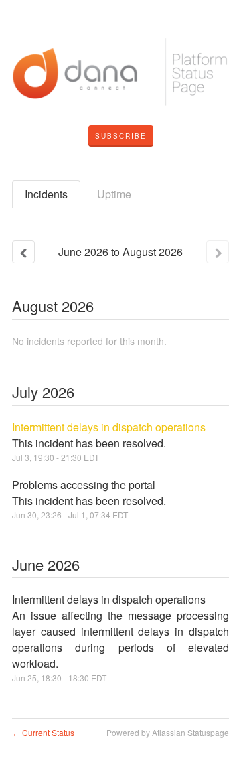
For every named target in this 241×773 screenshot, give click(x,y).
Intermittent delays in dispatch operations (109, 427)
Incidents (46, 194)
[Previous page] (23, 251)
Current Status (43, 732)
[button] (120, 136)
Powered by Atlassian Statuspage (167, 732)
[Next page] (217, 251)
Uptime (114, 194)
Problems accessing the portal (83, 484)
